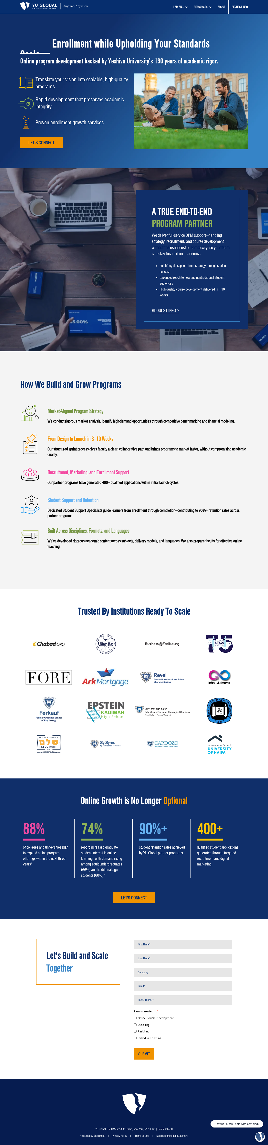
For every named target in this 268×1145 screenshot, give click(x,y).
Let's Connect (134, 897)
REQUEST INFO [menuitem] (240, 6)
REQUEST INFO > (165, 310)
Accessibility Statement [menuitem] (92, 1135)
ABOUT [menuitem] (221, 6)
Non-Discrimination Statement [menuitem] (172, 1135)
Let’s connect (41, 142)
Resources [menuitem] (201, 6)
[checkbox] (183, 1028)
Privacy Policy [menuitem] (119, 1135)
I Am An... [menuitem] (178, 6)
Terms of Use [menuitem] (142, 1135)
